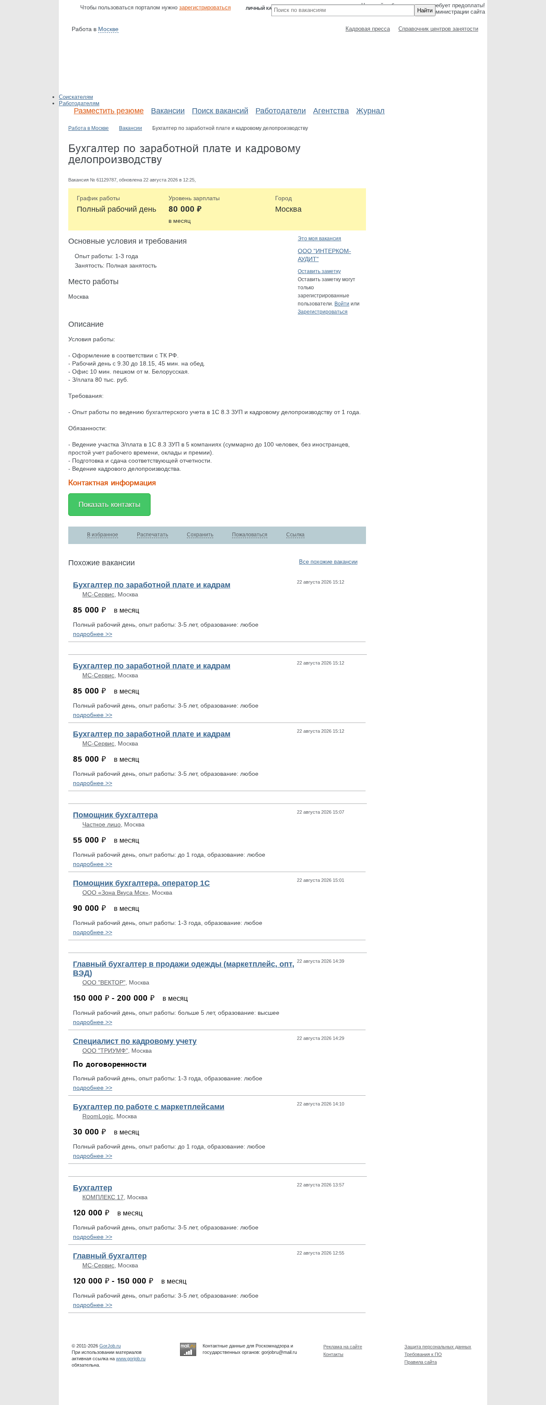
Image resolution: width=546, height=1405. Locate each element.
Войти (341, 304)
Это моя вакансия (319, 239)
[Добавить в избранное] (357, 582)
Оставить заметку (319, 271)
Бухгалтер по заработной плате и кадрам (151, 585)
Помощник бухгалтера (115, 815)
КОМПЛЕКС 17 (103, 1197)
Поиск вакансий (220, 111)
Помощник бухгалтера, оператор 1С (141, 883)
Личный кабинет (266, 8)
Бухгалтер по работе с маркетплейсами (148, 1107)
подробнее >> (92, 634)
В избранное (102, 535)
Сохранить (200, 535)
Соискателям (76, 97)
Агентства (331, 111)
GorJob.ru (110, 1345)
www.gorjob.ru (130, 1358)
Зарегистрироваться (323, 312)
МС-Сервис (98, 594)
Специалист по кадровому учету (135, 1041)
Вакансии (168, 111)
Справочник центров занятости (438, 29)
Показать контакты (109, 505)
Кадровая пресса (368, 29)
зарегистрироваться (205, 7)
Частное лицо (101, 824)
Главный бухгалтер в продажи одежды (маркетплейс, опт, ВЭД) (183, 968)
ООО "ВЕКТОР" (103, 982)
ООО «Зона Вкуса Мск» (115, 892)
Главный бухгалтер (110, 1256)
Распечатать (152, 535)
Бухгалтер (92, 1187)
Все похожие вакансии (328, 562)
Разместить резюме (109, 111)
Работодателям (79, 103)
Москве (108, 29)
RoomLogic (97, 1116)
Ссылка (295, 535)
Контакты (333, 1354)
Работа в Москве (88, 128)
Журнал (370, 111)
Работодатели (281, 111)
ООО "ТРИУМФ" (105, 1050)
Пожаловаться (249, 535)
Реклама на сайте (342, 1346)
